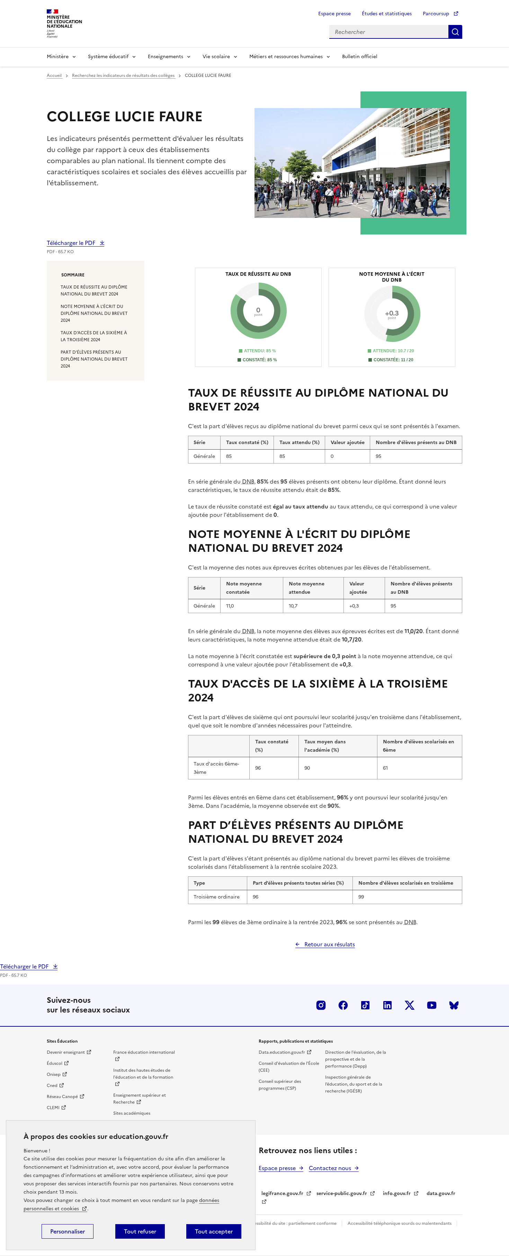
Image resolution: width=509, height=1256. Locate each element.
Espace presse (334, 13)
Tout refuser (140, 1231)
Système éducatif (108, 56)
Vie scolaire (216, 56)
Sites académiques (131, 1113)
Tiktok (365, 1005)
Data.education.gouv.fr (282, 1052)
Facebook (343, 1005)
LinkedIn (387, 1005)
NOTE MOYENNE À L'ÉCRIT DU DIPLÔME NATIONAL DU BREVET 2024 (94, 313)
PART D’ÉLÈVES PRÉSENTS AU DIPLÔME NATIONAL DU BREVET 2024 (94, 359)
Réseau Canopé (62, 1097)
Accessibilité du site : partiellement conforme (292, 1223)
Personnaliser (67, 1231)
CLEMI (53, 1108)
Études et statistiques (387, 13)
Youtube (431, 1005)
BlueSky (454, 1005)
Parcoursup (436, 13)
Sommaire (72, 275)
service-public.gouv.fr (341, 1193)
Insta (321, 1005)
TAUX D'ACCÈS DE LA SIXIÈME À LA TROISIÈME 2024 (94, 336)
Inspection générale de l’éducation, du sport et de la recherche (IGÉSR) (353, 1084)
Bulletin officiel (359, 56)
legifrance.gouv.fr (282, 1193)
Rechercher (455, 32)
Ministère (58, 56)
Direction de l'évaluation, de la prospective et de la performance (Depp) (355, 1059)
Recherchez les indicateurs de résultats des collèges (124, 75)
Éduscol (54, 1063)
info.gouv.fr (397, 1193)
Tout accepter (214, 1231)
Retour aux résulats (329, 944)
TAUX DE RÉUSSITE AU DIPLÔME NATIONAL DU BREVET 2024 (94, 290)
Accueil (55, 75)
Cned (52, 1085)
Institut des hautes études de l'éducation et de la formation (143, 1073)
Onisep (54, 1074)
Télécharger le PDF (72, 243)
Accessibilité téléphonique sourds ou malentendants (400, 1223)
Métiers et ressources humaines (286, 56)
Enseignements (165, 56)
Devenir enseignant (66, 1052)
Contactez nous (330, 1168)
